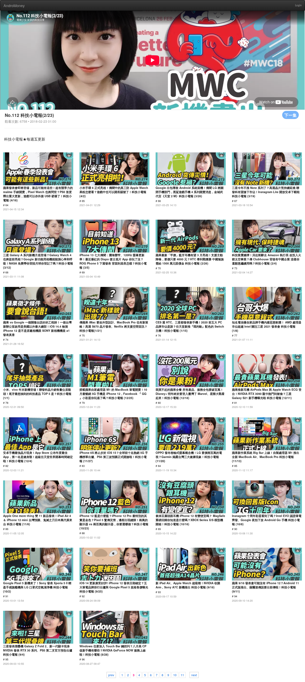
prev (111, 675)
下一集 (290, 115)
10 (175, 675)
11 (182, 675)
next (194, 675)
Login (298, 5)
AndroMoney (14, 5)
